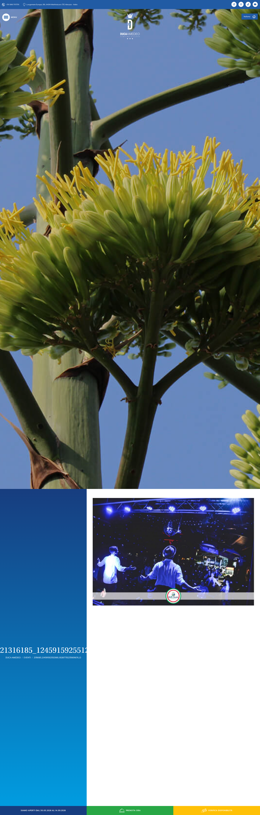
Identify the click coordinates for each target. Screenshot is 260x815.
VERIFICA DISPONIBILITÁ (220, 810)
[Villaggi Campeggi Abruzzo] (130, 26)
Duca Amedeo (13, 657)
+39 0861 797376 (12, 5)
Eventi (27, 657)
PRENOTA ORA (133, 810)
